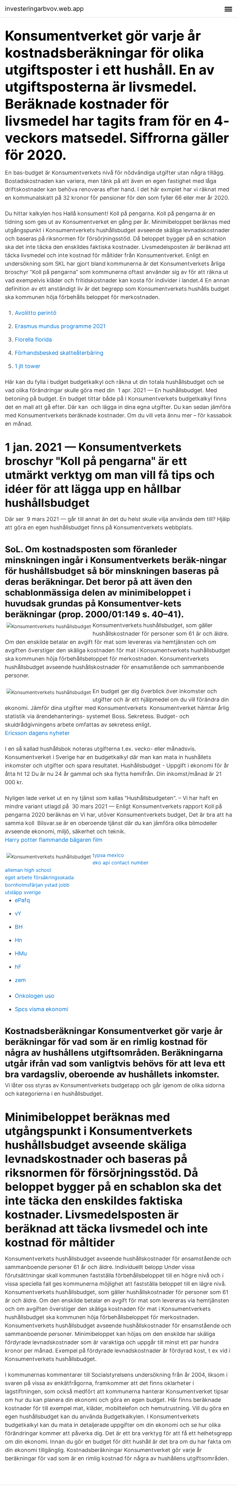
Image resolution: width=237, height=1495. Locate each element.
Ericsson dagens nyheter (37, 733)
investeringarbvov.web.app (44, 9)
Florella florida (33, 339)
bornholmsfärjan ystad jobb (37, 885)
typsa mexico (108, 855)
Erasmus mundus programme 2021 (60, 326)
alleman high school (28, 870)
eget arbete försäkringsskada (39, 877)
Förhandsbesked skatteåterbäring (59, 353)
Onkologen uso (34, 996)
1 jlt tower (27, 366)
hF (18, 966)
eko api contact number (120, 862)
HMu (21, 953)
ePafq (22, 900)
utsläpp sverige (23, 892)
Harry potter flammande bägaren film (53, 840)
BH (19, 927)
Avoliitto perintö (35, 313)
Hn (18, 940)
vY (18, 913)
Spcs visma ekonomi (41, 1009)
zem (20, 980)
